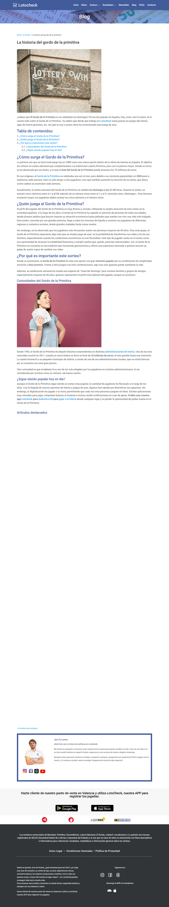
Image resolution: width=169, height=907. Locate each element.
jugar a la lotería (67, 399)
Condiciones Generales (79, 850)
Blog (134, 5)
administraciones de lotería (120, 351)
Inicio (76, 5)
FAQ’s (141, 5)
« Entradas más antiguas (27, 728)
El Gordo (26, 35)
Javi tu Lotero (28, 513)
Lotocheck (105, 121)
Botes (84, 5)
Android (42, 399)
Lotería (39, 513)
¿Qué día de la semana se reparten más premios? (46, 509)
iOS (51, 399)
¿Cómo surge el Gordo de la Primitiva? (39, 136)
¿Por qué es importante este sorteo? (38, 143)
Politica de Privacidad (107, 850)
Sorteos (93, 5)
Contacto (151, 5)
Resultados (108, 5)
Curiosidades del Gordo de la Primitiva (46, 146)
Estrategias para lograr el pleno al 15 (39, 714)
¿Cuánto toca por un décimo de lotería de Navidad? (46, 611)
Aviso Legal (55, 850)
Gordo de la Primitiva (48, 176)
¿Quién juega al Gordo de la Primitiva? (39, 139)
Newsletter (124, 5)
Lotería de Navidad (43, 616)
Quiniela (39, 718)
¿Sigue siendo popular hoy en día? (44, 150)
